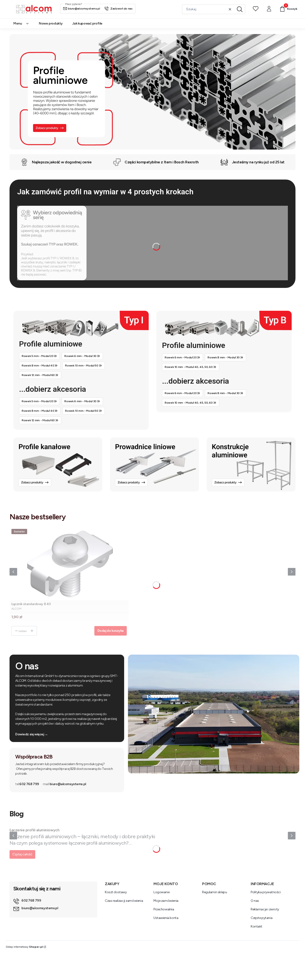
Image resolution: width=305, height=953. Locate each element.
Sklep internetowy (24, 946)
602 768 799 (27, 784)
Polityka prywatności (266, 892)
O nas (255, 901)
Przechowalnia (163, 909)
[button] (239, 9)
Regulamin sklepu (214, 892)
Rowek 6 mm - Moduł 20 (181, 357)
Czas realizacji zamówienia (124, 901)
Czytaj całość (22, 854)
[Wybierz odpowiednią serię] (51, 278)
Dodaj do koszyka (110, 631)
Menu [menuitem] (17, 23)
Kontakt (256, 926)
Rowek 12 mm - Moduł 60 (38, 375)
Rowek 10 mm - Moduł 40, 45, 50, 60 (189, 367)
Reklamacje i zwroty (265, 909)
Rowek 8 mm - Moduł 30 (223, 357)
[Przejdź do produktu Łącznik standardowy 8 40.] (69, 563)
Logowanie (161, 892)
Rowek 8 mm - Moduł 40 (38, 365)
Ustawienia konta (165, 918)
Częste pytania (261, 918)
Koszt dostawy (116, 892)
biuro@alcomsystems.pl (64, 784)
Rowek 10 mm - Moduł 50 (81, 365)
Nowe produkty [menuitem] (51, 23)
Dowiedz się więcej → (31, 734)
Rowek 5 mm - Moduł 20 (37, 356)
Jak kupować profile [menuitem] (87, 23)
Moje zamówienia (165, 901)
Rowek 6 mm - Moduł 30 (80, 356)
